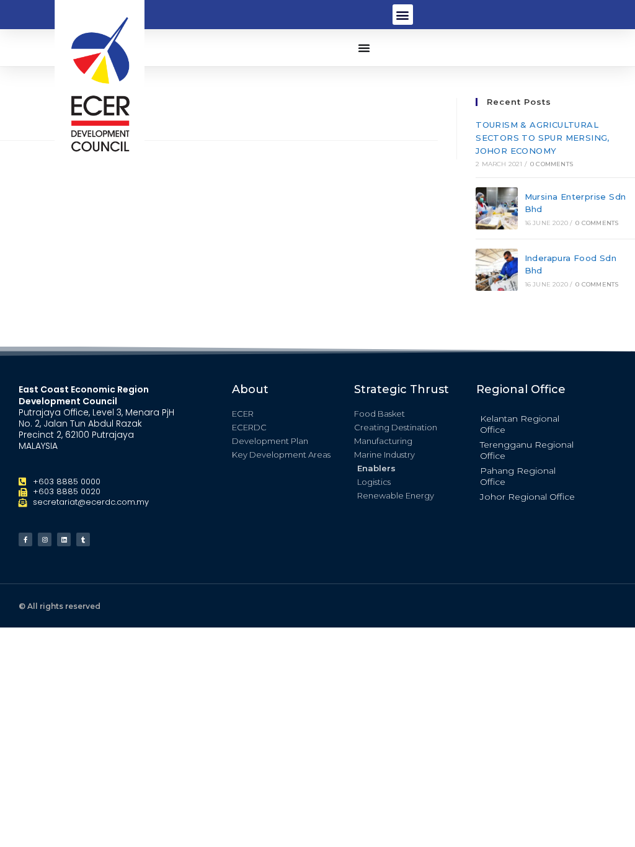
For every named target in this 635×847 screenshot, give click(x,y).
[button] (403, 14)
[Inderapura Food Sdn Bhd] (497, 270)
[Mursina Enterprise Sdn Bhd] (497, 208)
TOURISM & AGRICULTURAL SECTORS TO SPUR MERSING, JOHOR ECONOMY (543, 138)
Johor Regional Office (527, 496)
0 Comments (551, 164)
